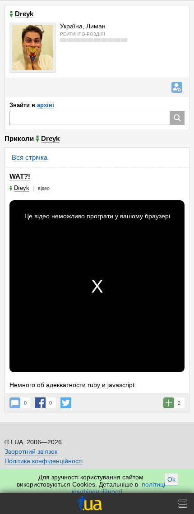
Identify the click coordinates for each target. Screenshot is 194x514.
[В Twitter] (65, 402)
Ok (171, 479)
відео (44, 188)
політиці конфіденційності (118, 488)
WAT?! (19, 176)
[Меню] (182, 503)
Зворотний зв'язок (31, 451)
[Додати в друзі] (176, 87)
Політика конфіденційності (44, 460)
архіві (45, 105)
